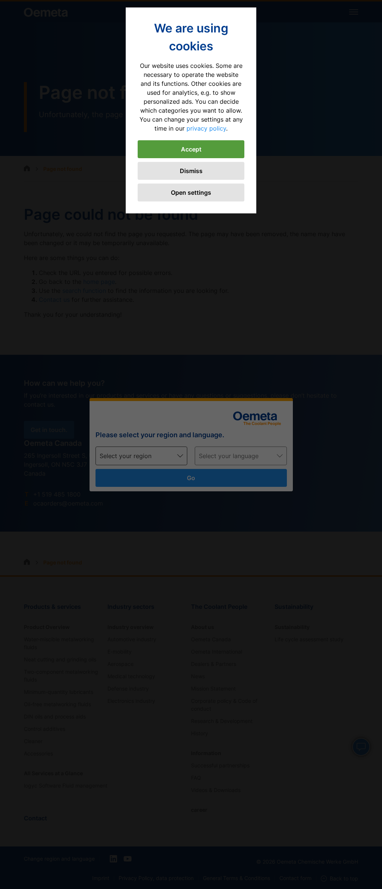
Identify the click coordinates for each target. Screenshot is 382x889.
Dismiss (191, 171)
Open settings (191, 192)
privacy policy (206, 128)
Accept (191, 149)
